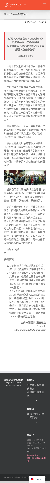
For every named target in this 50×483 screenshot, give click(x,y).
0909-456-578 (39, 443)
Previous (31, 21)
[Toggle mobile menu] (44, 4)
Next (41, 21)
